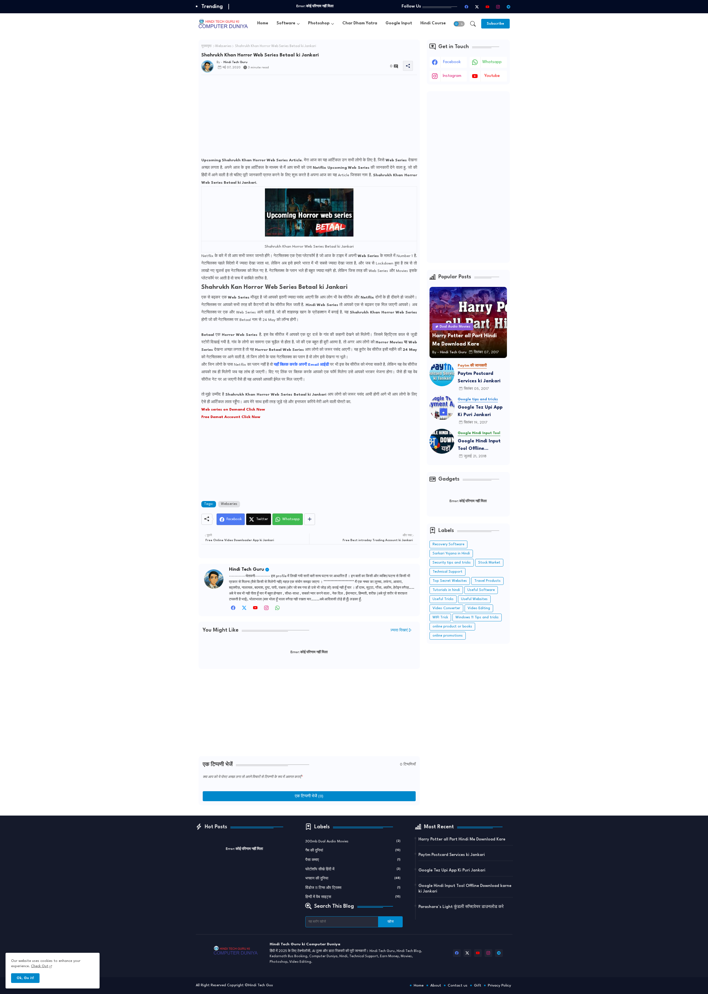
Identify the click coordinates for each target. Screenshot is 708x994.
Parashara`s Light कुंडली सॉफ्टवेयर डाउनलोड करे (461, 907)
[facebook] (466, 7)
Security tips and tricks (452, 562)
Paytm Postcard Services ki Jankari (479, 377)
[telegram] (508, 7)
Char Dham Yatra (359, 23)
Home (262, 23)
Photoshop (319, 23)
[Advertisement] (309, 118)
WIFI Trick (440, 617)
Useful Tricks (443, 599)
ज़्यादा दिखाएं (399, 630)
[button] (459, 24)
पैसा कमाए (352, 860)
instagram (452, 76)
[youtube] (487, 7)
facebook (452, 62)
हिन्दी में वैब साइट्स (352, 897)
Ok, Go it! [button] (25, 978)
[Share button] (309, 519)
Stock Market (489, 562)
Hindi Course (433, 23)
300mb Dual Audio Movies (352, 841)
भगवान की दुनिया (352, 878)
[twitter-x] (477, 7)
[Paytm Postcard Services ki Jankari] (442, 373)
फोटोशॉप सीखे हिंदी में (352, 869)
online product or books (452, 626)
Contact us (457, 985)
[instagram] (498, 7)
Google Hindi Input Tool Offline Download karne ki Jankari (479, 445)
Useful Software (481, 590)
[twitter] (244, 609)
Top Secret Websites (450, 581)
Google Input (399, 23)
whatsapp (492, 62)
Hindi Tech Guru (246, 569)
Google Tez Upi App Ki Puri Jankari (480, 411)
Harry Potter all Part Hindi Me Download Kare (461, 839)
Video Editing (479, 608)
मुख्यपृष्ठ (206, 46)
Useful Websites (474, 599)
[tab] (262, 23)
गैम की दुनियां (352, 850)
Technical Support (447, 571)
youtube (492, 76)
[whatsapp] (277, 609)
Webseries (223, 46)
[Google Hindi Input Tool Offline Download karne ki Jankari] (442, 441)
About (435, 985)
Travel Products (487, 581)
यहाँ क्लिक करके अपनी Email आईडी (302, 365)
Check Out (39, 966)
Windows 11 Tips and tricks (477, 617)
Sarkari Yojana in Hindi (451, 553)
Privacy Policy (499, 985)
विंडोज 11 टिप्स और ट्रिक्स (352, 888)
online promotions (448, 635)
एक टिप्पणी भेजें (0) (309, 796)
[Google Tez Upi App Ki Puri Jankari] (442, 407)
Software (286, 23)
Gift (477, 985)
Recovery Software (448, 544)
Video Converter (446, 608)
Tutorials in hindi (446, 590)
